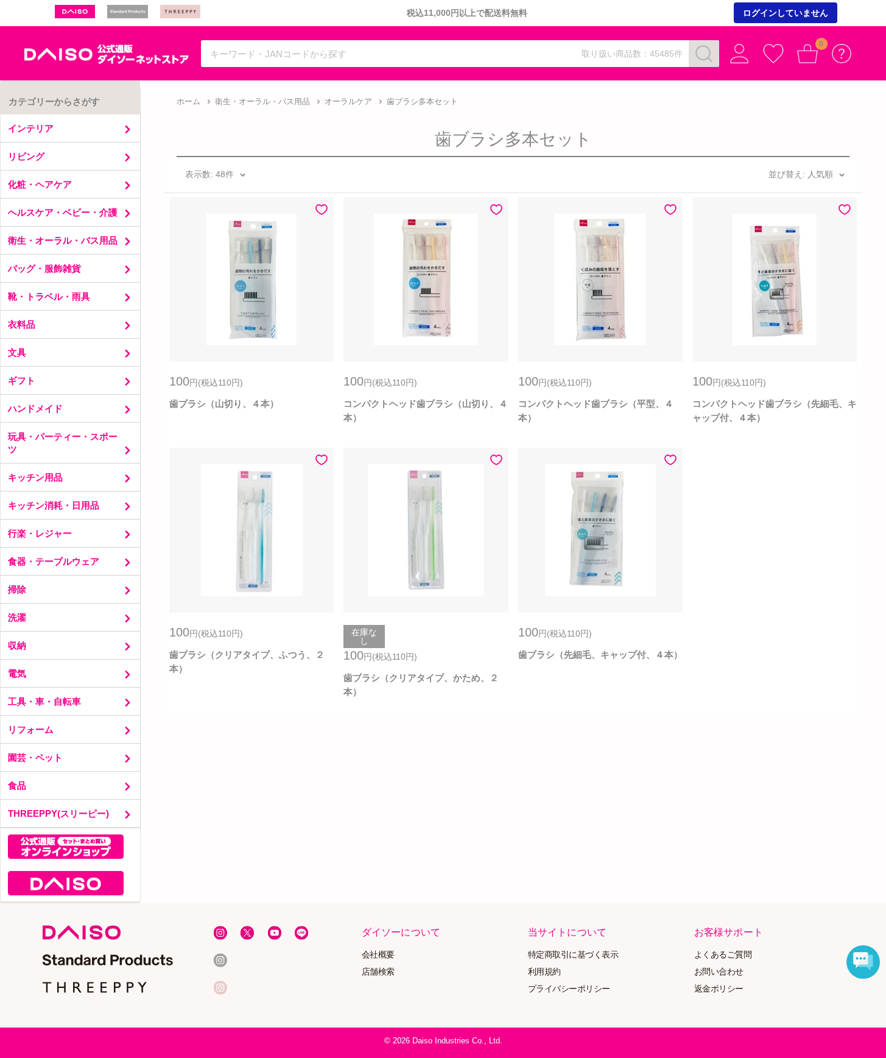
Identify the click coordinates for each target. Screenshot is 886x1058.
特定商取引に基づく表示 (573, 954)
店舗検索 (378, 971)
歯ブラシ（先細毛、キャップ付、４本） (600, 654)
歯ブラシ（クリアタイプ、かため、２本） (421, 684)
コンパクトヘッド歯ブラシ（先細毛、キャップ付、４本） (774, 410)
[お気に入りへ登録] (321, 209)
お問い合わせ (719, 971)
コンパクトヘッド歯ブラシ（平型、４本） (595, 410)
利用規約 (544, 971)
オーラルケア (348, 101)
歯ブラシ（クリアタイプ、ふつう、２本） (247, 661)
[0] (807, 53)
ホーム (188, 101)
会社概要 (378, 954)
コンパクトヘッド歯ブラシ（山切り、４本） (425, 410)
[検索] (704, 53)
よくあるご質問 (723, 954)
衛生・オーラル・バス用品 (262, 101)
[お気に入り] (773, 53)
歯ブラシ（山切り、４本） (224, 403)
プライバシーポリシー (569, 988)
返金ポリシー (719, 988)
